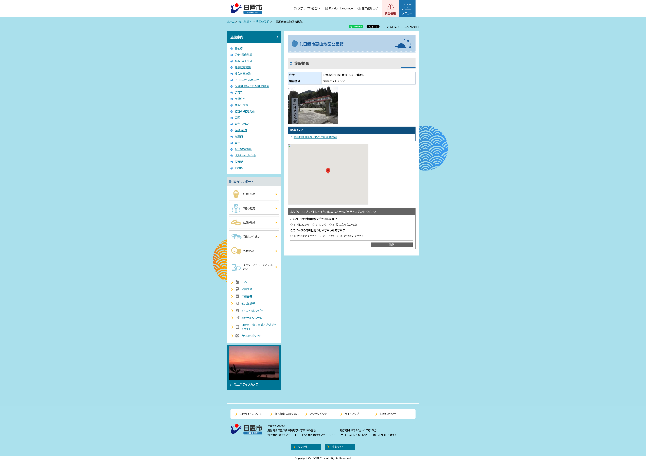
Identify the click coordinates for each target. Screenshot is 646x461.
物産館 (239, 136)
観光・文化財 (242, 124)
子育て (239, 92)
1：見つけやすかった (305, 236)
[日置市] (246, 8)
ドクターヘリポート (245, 155)
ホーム (231, 21)
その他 (239, 168)
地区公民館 (262, 21)
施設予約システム (251, 317)
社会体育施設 (243, 73)
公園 (237, 117)
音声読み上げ (370, 8)
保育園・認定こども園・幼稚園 (252, 86)
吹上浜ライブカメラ (246, 384)
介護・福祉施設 (243, 61)
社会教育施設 (243, 67)
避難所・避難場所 (245, 111)
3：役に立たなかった (344, 224)
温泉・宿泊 (241, 130)
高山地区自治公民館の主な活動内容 (315, 137)
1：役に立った (301, 224)
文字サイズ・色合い (309, 8)
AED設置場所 (243, 149)
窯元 (237, 143)
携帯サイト (338, 447)
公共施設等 (245, 21)
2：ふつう (321, 224)
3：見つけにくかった (352, 236)
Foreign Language (341, 8)
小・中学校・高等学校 (247, 80)
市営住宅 (240, 98)
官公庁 (239, 48)
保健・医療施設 (243, 54)
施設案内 (236, 37)
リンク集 (303, 447)
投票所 (239, 161)
